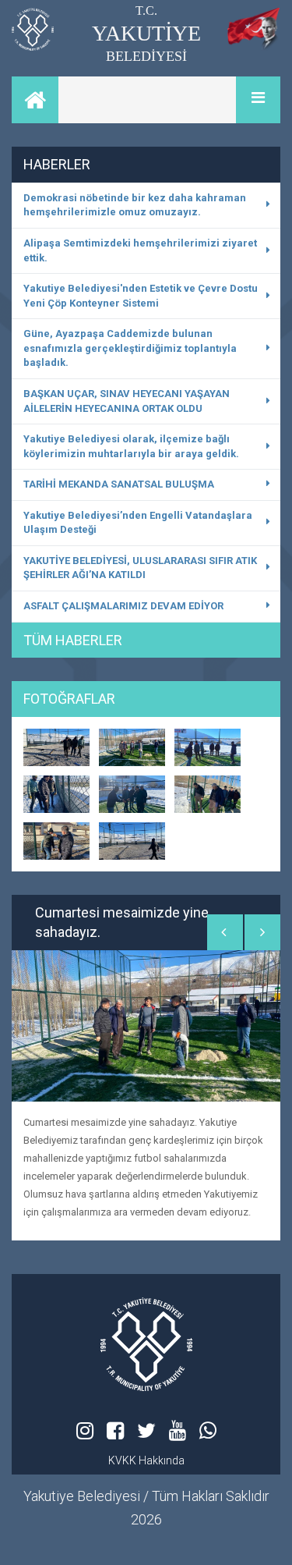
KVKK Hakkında (146, 1460)
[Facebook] (115, 1430)
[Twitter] (146, 1430)
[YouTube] (178, 1430)
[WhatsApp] (208, 1430)
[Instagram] (85, 1430)
